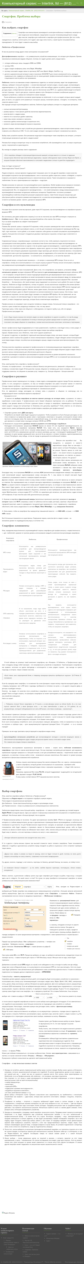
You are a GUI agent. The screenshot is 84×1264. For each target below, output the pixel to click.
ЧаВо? (48, 1241)
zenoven (58, 1262)
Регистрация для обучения (74, 1262)
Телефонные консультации (9, 1253)
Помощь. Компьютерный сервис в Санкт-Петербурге (11, 1242)
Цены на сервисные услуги (12, 1248)
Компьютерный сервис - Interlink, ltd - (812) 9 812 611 (27, 10)
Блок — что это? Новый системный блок (31, 1246)
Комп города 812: (8, 1238)
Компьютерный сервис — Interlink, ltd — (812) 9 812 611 (39, 3)
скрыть (14, 33)
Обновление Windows (53, 1238)
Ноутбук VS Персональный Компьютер (31, 1241)
